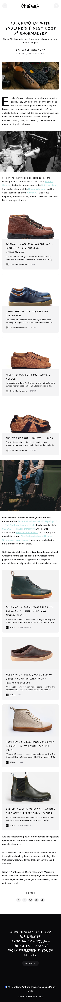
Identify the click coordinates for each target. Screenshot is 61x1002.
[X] (18, 900)
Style (30, 991)
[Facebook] (24, 900)
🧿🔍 (7, 987)
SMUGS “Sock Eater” (27, 533)
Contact (16, 987)
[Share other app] (42, 900)
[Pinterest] (36, 900)
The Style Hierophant (30, 50)
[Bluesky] (30, 900)
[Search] (56, 5)
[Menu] (4, 5)
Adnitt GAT (32, 193)
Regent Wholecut (37, 189)
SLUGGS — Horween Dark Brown (19, 529)
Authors (26, 987)
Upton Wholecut (49, 185)
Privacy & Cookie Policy (43, 987)
